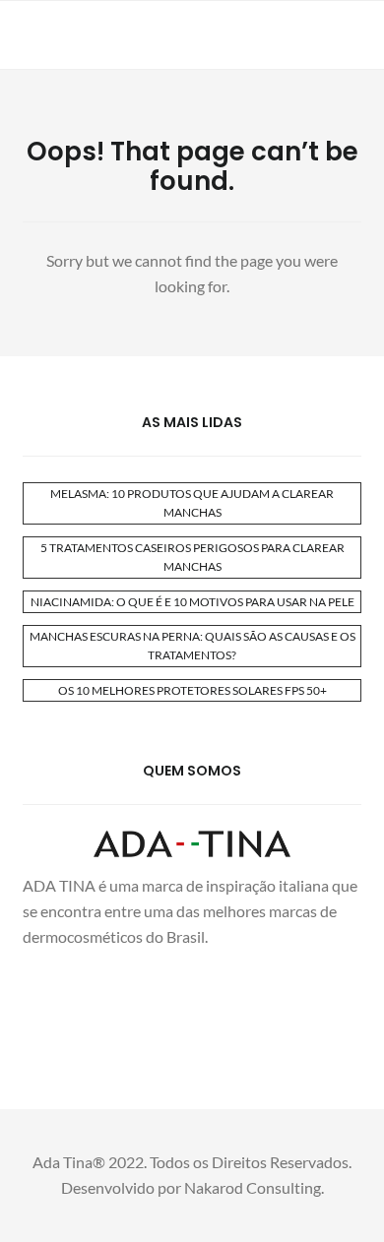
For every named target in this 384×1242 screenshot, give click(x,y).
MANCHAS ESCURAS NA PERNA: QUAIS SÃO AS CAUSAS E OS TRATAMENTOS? (192, 645)
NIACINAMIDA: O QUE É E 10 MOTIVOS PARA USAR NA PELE (192, 601)
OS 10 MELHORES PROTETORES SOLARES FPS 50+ (192, 690)
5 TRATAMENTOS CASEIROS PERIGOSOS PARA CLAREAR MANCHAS (192, 557)
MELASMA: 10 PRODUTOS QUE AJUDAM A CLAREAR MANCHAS (192, 503)
